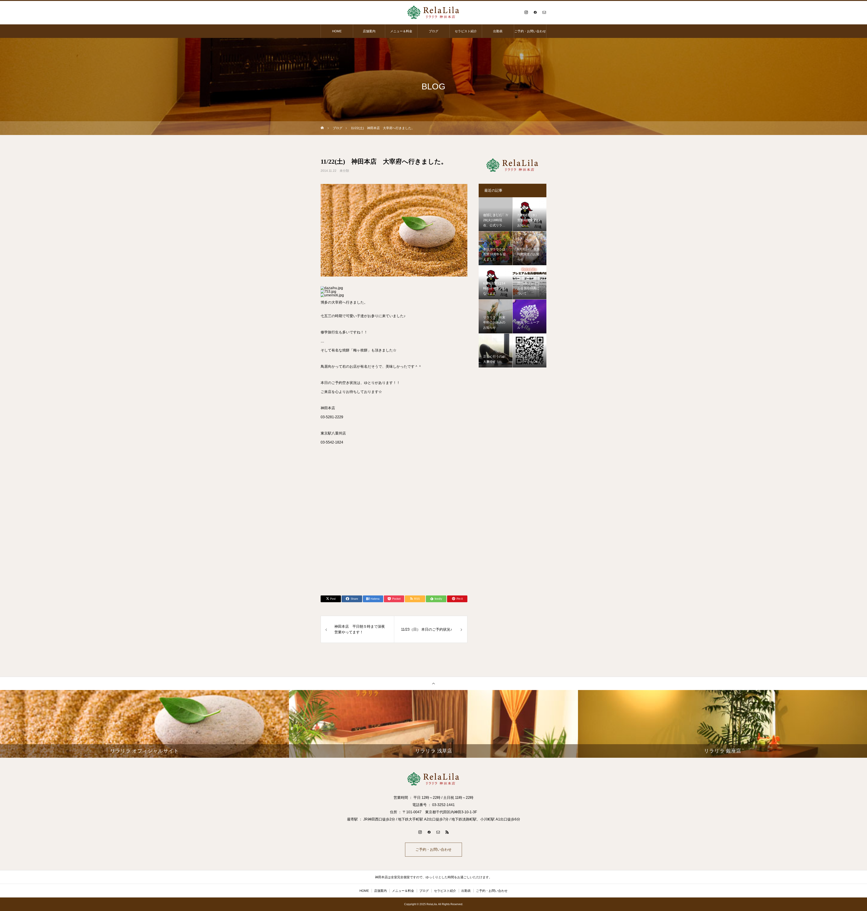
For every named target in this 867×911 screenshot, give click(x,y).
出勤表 (498, 31)
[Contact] (544, 12)
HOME (337, 31)
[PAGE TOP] (433, 683)
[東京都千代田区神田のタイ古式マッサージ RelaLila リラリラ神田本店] (433, 12)
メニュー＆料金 (401, 31)
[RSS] (447, 832)
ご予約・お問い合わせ (530, 31)
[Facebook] (535, 12)
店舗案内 (369, 31)
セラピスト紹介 (466, 31)
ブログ (433, 31)
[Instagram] (526, 12)
